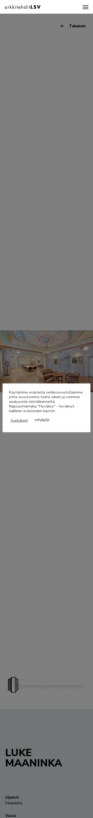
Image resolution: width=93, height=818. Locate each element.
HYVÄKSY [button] (42, 420)
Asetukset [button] (19, 420)
